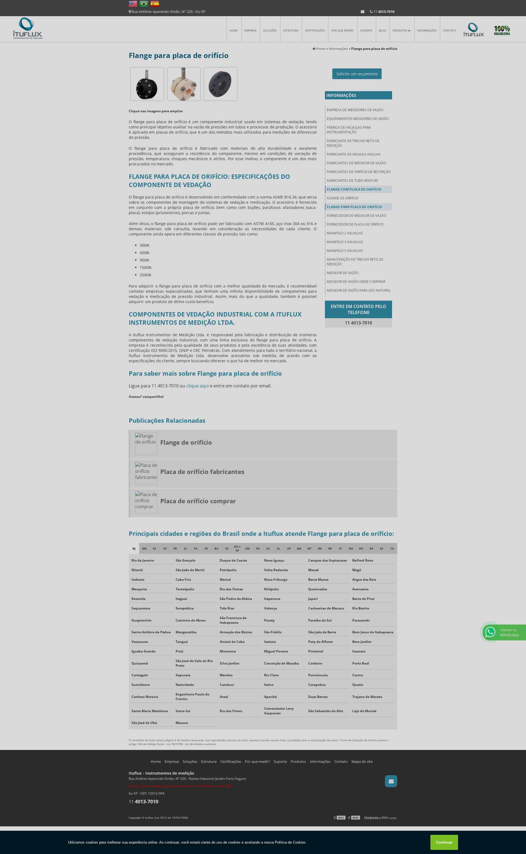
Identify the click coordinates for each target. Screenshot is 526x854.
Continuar (444, 842)
